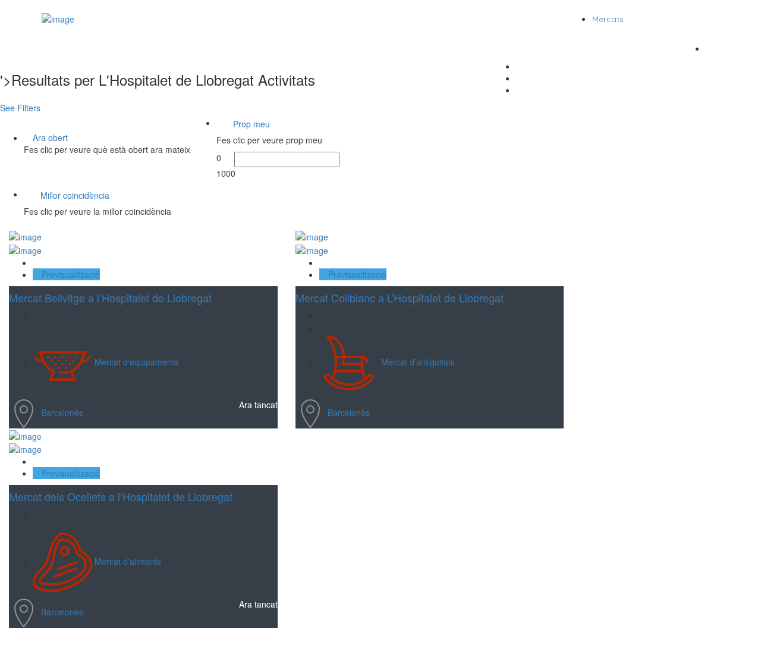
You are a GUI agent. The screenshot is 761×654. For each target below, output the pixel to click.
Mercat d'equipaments (136, 362)
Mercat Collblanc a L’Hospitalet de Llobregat (399, 297)
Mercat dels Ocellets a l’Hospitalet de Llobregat (120, 496)
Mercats (608, 19)
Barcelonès (62, 412)
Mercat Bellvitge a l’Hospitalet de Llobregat (110, 297)
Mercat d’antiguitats (418, 362)
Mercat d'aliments (128, 561)
